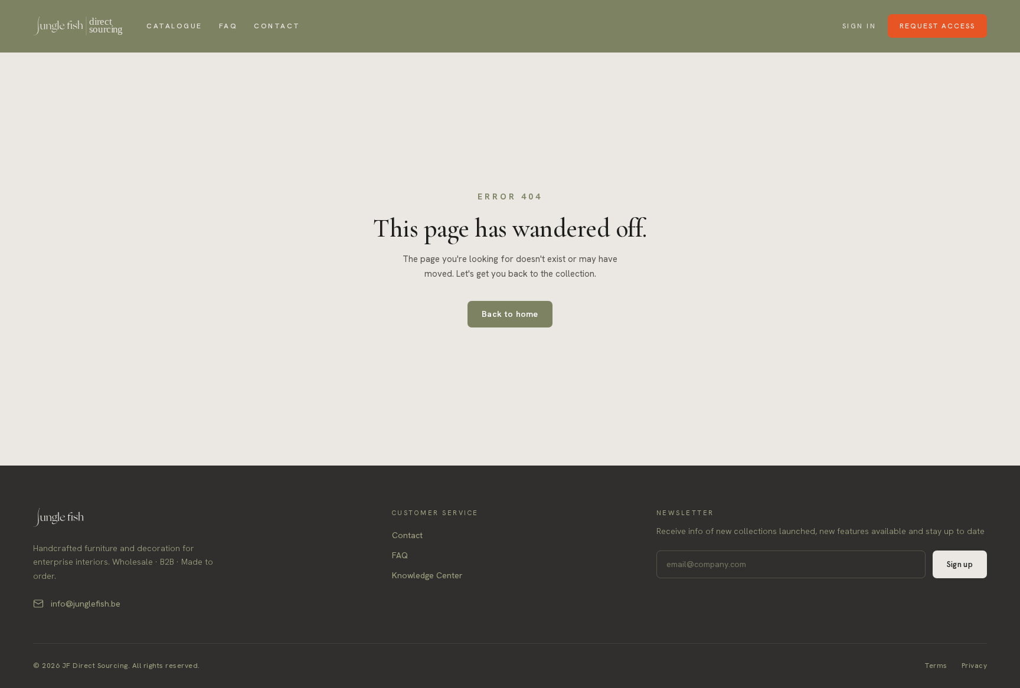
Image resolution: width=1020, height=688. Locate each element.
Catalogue (174, 26)
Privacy (975, 665)
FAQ (228, 26)
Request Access (937, 26)
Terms (936, 665)
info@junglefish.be (85, 603)
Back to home (510, 314)
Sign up (960, 564)
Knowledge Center (427, 575)
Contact (277, 26)
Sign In (859, 26)
